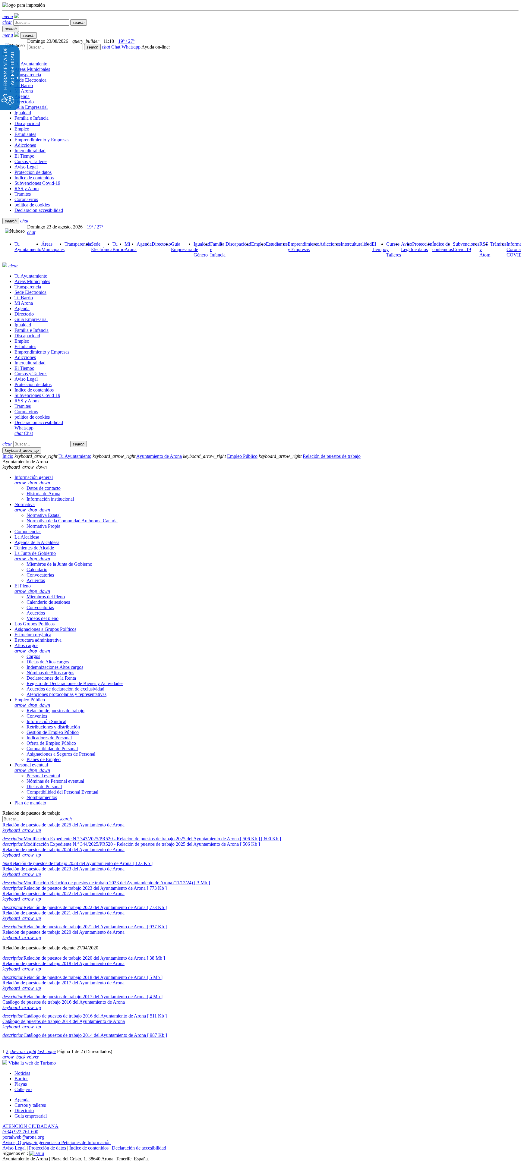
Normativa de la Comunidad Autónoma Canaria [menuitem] (72, 520)
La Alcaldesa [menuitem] (26, 537)
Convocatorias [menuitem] (40, 574)
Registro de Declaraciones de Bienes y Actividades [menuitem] (75, 683)
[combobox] (55, 47)
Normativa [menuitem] (32, 507)
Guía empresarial (30, 1115)
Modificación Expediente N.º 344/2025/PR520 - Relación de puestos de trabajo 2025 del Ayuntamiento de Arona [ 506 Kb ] (131, 844)
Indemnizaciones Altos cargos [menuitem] (55, 667)
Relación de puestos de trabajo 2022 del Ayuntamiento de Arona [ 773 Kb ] (84, 907)
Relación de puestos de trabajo (332, 456)
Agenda (22, 1099)
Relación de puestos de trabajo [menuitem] (55, 710)
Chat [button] (111, 46)
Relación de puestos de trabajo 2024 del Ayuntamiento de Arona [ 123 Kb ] (77, 863)
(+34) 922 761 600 (20, 1131)
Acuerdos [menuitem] (36, 580)
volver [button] (20, 1056)
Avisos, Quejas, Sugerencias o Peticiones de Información (56, 1142)
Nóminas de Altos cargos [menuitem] (50, 672)
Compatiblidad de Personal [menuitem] (52, 748)
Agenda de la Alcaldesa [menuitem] (36, 542)
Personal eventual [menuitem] (32, 767)
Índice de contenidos (89, 1147)
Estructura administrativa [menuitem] (38, 640)
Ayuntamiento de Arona (159, 456)
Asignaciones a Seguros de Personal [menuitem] (61, 754)
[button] (7, 16)
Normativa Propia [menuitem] (43, 526)
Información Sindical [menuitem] (46, 721)
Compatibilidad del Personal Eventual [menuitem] (62, 791)
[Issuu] (36, 1153)
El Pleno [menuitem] (32, 588)
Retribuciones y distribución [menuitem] (53, 726)
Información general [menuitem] (33, 480)
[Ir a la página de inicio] (4, 265)
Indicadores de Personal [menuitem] (49, 737)
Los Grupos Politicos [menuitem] (34, 623)
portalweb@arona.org (23, 1137)
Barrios (21, 1078)
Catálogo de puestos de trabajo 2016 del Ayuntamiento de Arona (63, 1002)
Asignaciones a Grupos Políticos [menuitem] (45, 629)
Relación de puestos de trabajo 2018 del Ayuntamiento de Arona (63, 963)
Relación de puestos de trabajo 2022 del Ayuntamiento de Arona (63, 893)
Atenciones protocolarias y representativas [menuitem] (66, 694)
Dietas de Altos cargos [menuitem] (48, 661)
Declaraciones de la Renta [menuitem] (51, 678)
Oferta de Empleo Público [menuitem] (51, 743)
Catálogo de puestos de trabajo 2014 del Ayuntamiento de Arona (63, 1021)
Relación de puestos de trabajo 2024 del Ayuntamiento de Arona (63, 849)
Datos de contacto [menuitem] (44, 488)
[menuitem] (27, 246)
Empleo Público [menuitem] (32, 702)
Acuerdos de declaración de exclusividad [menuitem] (65, 688)
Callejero (23, 1089)
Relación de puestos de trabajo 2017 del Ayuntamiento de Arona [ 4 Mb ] (82, 996)
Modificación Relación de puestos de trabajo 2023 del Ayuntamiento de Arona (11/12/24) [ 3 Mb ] (106, 882)
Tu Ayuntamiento (74, 456)
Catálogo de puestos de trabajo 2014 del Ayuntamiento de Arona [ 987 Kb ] (84, 1035)
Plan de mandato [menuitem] (30, 802)
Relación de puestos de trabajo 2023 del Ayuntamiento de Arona (63, 868)
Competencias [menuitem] (27, 531)
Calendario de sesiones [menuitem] (48, 602)
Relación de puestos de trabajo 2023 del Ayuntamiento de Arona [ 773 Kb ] (84, 888)
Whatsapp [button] (131, 46)
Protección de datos (47, 1147)
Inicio (7, 456)
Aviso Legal (14, 1147)
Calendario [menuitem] (37, 569)
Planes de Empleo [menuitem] (44, 759)
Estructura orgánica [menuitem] (32, 634)
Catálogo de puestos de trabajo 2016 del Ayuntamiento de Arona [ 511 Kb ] (84, 1015)
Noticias (22, 1073)
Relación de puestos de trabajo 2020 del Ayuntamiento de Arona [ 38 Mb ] (83, 958)
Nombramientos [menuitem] (42, 797)
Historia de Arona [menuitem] (43, 493)
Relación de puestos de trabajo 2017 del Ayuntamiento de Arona (63, 982)
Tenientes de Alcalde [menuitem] (34, 547)
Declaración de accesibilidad (139, 1147)
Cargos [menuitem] (33, 656)
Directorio (24, 1110)
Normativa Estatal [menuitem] (44, 515)
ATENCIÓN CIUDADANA (30, 1126)
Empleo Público (242, 456)
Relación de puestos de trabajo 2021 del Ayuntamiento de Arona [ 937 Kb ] (84, 926)
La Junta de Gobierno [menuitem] (35, 556)
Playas (20, 1084)
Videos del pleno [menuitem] (42, 618)
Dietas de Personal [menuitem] (44, 786)
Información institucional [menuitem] (50, 499)
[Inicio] (16, 16)
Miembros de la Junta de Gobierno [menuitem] (59, 564)
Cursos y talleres (30, 1105)
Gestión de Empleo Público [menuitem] (53, 732)
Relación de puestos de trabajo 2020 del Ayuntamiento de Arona (63, 932)
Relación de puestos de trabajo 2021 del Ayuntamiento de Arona (63, 912)
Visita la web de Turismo (32, 1062)
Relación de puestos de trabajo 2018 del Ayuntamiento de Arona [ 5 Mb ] (82, 977)
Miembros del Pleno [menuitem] (46, 596)
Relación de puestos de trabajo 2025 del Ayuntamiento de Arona (63, 824)
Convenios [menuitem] (37, 716)
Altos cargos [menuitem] (32, 648)
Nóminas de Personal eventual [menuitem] (55, 781)
